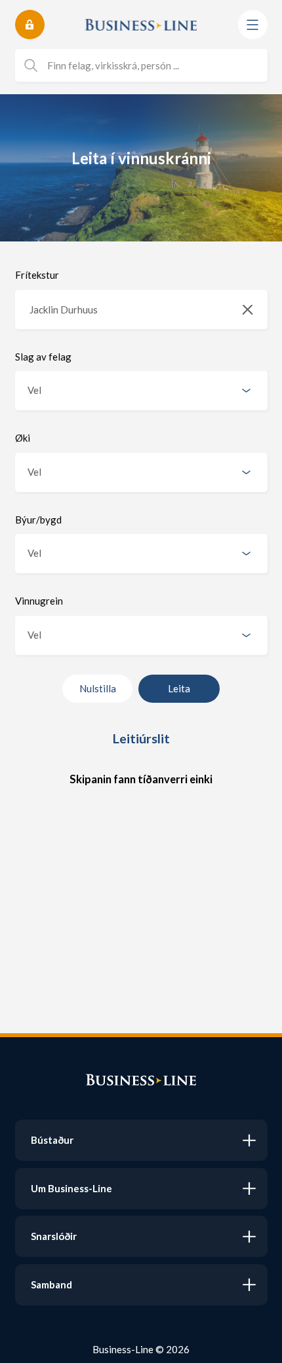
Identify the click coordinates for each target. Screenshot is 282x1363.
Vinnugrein (39, 601)
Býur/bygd (38, 519)
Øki (22, 438)
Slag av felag (43, 357)
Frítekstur (37, 275)
